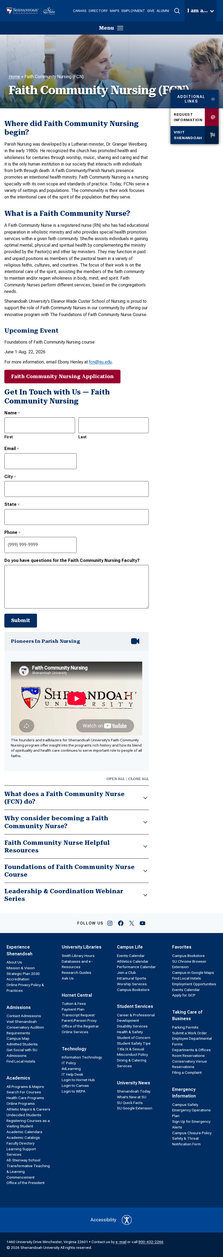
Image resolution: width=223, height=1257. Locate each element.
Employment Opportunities (194, 984)
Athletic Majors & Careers (28, 1109)
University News (133, 1082)
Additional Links (191, 98)
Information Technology (82, 1057)
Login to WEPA (73, 1091)
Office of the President (26, 1182)
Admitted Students (22, 1044)
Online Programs (21, 1103)
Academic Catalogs (23, 1137)
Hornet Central (77, 995)
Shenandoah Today (133, 1091)
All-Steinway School (23, 1160)
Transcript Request (78, 1015)
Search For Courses (24, 1092)
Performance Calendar (136, 967)
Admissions (19, 1007)
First (8, 437)
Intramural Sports (131, 978)
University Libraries (81, 947)
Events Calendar (131, 955)
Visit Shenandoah (188, 135)
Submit (20, 620)
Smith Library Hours (78, 955)
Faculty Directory (21, 1143)
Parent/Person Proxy (79, 1020)
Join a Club (126, 972)
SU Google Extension (134, 1108)
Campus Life (130, 947)
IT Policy (69, 1063)
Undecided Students (24, 1115)
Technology (74, 1048)
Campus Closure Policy (192, 1133)
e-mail (121, 1242)
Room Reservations (188, 1055)
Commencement (21, 1177)
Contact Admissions (24, 1016)
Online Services (75, 1032)
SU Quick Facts (130, 1102)
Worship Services (132, 984)
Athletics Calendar (132, 961)
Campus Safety (185, 1104)
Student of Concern (133, 1037)
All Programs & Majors (25, 1086)
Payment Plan (73, 1009)
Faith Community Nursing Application (62, 376)
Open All (115, 779)
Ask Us (68, 978)
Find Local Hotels (21, 1061)
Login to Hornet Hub (78, 1080)
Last (82, 437)
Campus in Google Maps (193, 972)
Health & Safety (130, 1032)
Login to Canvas (75, 1085)
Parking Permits (185, 1027)
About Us (14, 962)
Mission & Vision (21, 968)
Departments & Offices (191, 1050)
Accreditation (18, 979)
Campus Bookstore (133, 989)
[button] (176, 11)
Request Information (188, 117)
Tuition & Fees (74, 1003)
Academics (18, 1078)
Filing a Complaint (187, 1072)
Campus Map (18, 1038)
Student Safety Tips (134, 1043)
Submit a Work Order (189, 1033)
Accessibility (103, 1219)
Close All (138, 779)
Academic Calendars (24, 1132)
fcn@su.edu (100, 362)
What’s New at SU (131, 1097)
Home (14, 76)
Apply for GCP (184, 995)
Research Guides (76, 972)
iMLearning (71, 1068)
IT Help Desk (72, 1074)
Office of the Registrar (80, 1026)
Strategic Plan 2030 (23, 973)
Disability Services (132, 1026)
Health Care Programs (25, 1098)
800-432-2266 (150, 1242)
